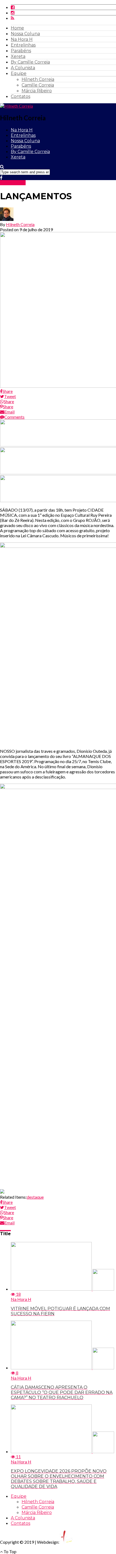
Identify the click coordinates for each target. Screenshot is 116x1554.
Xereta (18, 56)
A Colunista (23, 67)
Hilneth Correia (38, 79)
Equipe (18, 73)
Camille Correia (38, 85)
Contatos (20, 96)
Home (17, 28)
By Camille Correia (30, 62)
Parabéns (21, 50)
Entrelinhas (23, 45)
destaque (35, 1197)
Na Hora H (22, 39)
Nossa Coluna (25, 33)
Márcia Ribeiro (37, 90)
